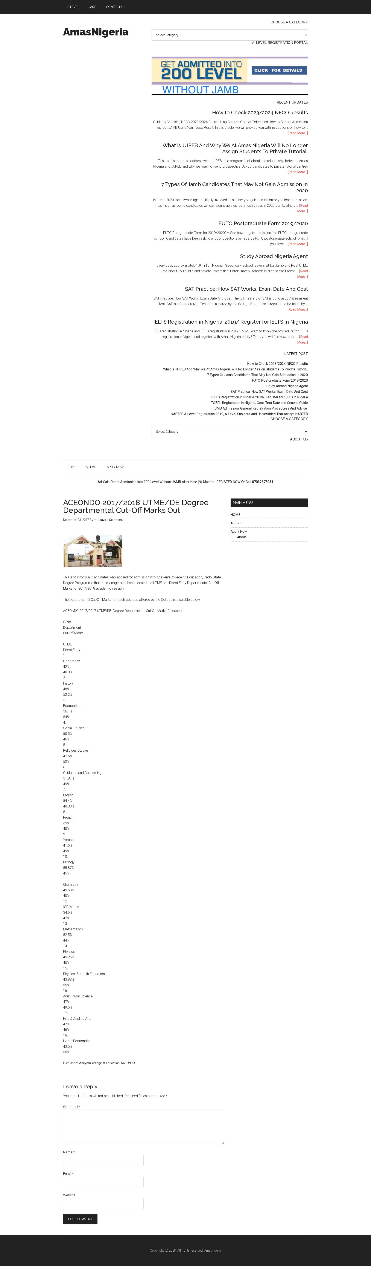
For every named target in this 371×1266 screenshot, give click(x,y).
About (241, 537)
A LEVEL (237, 523)
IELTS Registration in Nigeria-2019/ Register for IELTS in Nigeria (231, 322)
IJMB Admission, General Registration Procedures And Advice (261, 408)
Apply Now (239, 531)
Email (68, 1174)
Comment (72, 1107)
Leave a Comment (110, 519)
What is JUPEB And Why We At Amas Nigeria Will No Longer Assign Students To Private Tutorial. (235, 148)
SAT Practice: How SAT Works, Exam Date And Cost (246, 289)
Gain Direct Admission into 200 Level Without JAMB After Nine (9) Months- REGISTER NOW (171, 482)
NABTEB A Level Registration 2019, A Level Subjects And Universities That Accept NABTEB (239, 414)
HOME (235, 515)
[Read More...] (298, 133)
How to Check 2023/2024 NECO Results (260, 112)
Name (69, 1152)
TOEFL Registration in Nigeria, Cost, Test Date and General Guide (259, 403)
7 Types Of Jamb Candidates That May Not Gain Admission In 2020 (234, 187)
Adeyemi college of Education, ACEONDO (107, 1063)
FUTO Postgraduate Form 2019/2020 (263, 223)
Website (69, 1195)
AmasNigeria (96, 32)
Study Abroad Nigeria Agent (274, 256)
